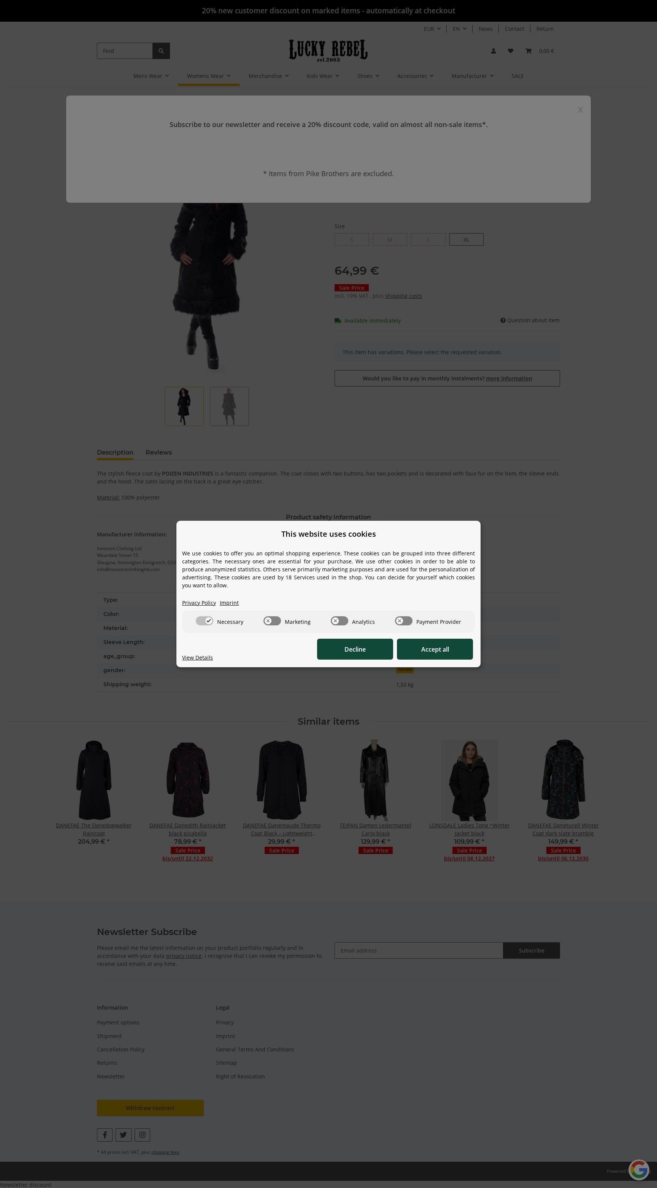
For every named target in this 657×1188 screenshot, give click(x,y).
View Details (197, 657)
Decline (355, 649)
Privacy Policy (199, 602)
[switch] (204, 620)
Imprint (229, 602)
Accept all (435, 649)
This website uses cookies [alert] (328, 534)
